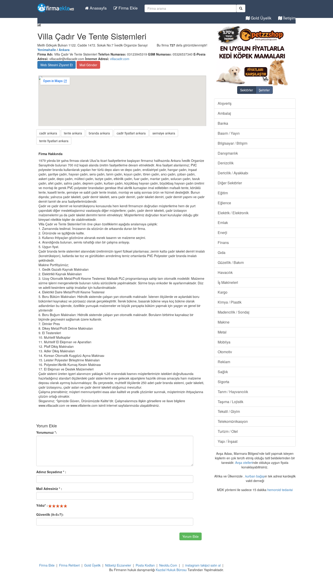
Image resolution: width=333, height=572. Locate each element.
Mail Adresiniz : (49, 488)
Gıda (221, 252)
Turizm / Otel (228, 431)
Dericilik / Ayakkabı (233, 172)
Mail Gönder (88, 65)
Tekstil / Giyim (229, 411)
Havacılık (225, 272)
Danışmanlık (228, 153)
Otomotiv (225, 351)
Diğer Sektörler (230, 182)
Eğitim (223, 192)
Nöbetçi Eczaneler (118, 565)
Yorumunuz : (46, 432)
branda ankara (99, 133)
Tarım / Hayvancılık (233, 391)
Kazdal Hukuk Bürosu (171, 569)
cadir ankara (48, 133)
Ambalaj (224, 113)
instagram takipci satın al (203, 565)
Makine (223, 322)
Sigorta (223, 381)
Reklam (224, 361)
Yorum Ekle (190, 536)
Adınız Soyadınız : (51, 472)
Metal (222, 332)
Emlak (223, 222)
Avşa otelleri (244, 462)
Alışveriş (225, 103)
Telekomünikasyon (233, 421)
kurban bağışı (255, 476)
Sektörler (246, 90)
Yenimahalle (46, 49)
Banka (223, 123)
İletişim (289, 18)
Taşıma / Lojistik (230, 401)
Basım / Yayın (229, 133)
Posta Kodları (145, 565)
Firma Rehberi (69, 565)
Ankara (64, 49)
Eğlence (224, 202)
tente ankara (73, 133)
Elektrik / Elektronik (233, 212)
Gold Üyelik (260, 18)
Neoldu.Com (168, 565)
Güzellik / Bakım (231, 262)
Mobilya (224, 342)
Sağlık (223, 371)
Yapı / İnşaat (227, 441)
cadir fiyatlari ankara (131, 133)
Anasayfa (98, 8)
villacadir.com (119, 58)
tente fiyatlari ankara (53, 141)
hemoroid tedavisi (280, 489)
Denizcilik (226, 163)
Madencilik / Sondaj (233, 312)
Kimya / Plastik (229, 302)
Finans (223, 242)
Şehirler (264, 90)
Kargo (222, 292)
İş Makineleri (228, 282)
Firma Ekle (127, 8)
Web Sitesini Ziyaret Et (56, 65)
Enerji (222, 232)
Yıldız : (42, 505)
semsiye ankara (163, 133)
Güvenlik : (50, 514)
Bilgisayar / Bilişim (232, 143)
